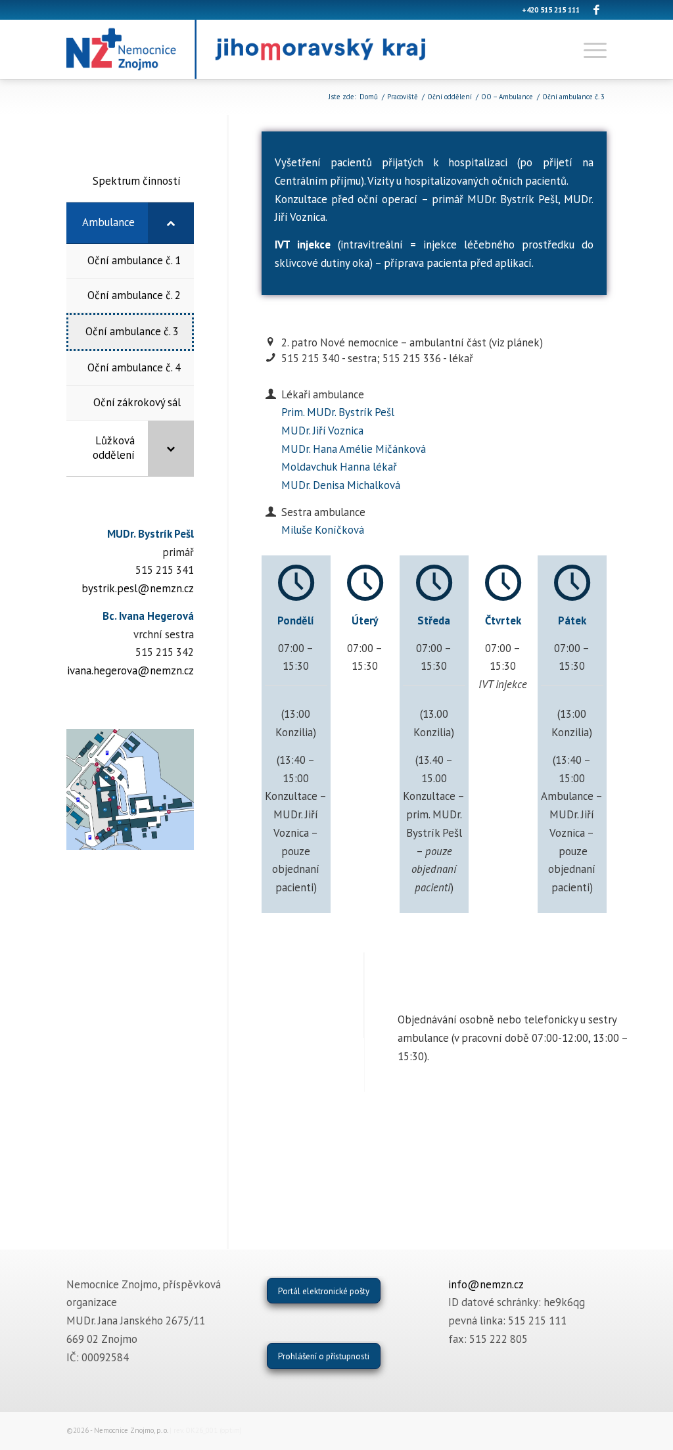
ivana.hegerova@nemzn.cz (130, 670)
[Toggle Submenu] (171, 222)
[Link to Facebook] (597, 10)
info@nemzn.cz (486, 1284)
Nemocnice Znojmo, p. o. (131, 1430)
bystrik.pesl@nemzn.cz (137, 588)
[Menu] (591, 49)
